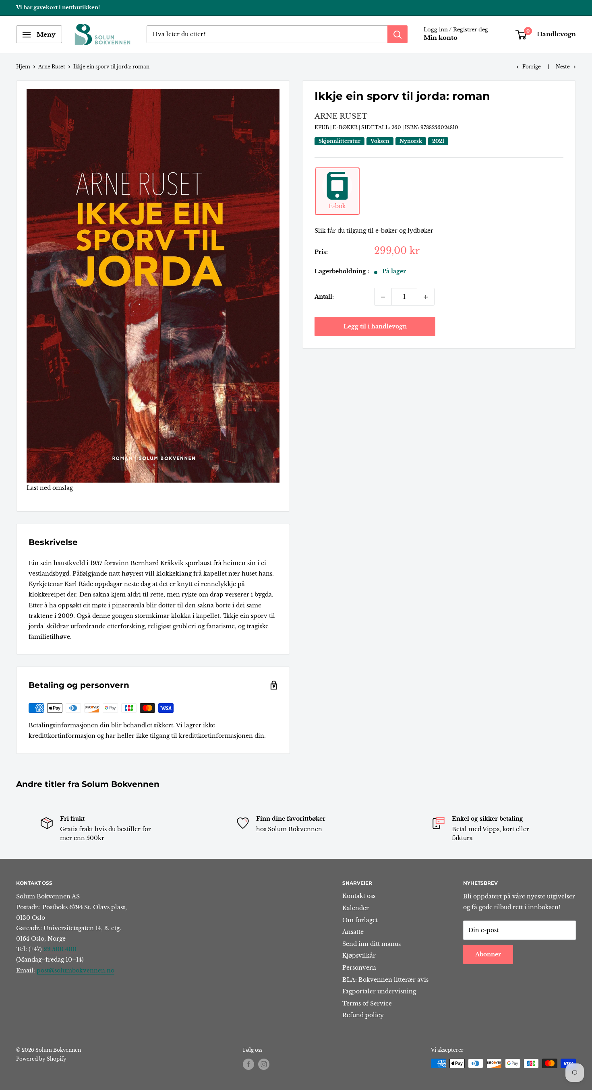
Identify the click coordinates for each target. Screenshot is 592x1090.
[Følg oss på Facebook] (248, 1064)
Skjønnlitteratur (339, 141)
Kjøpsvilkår (359, 955)
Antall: (324, 297)
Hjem (23, 67)
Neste (563, 67)
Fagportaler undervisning (379, 991)
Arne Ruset (51, 67)
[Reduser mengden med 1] (383, 297)
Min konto (440, 38)
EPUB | (324, 128)
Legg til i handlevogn (375, 326)
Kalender (355, 908)
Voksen (380, 141)
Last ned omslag (50, 487)
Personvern (359, 967)
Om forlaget (360, 920)
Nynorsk (410, 141)
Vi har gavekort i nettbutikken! (58, 7)
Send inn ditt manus (371, 944)
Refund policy (363, 1015)
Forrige (531, 67)
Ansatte (353, 931)
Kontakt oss (358, 896)
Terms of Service (367, 1003)
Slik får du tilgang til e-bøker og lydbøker (374, 230)
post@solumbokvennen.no (75, 970)
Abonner (488, 954)
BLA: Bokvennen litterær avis (385, 979)
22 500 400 (60, 949)
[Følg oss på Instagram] (263, 1064)
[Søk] (397, 34)
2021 (438, 141)
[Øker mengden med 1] (425, 297)
